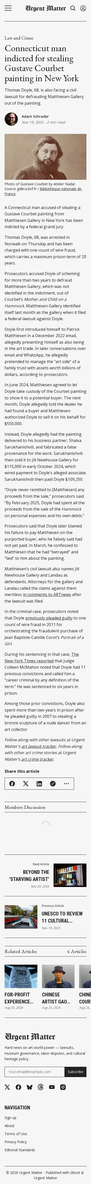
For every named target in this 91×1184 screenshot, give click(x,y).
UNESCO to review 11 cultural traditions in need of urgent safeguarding (63, 917)
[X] (7, 1087)
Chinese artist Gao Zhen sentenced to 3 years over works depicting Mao (58, 998)
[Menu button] (8, 8)
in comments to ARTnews (47, 594)
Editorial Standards (20, 1150)
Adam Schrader (35, 116)
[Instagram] (63, 1087)
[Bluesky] (29, 1087)
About (9, 1126)
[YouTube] (52, 1087)
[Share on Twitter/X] (26, 783)
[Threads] (40, 1087)
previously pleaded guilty (49, 618)
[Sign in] (83, 8)
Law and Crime (19, 38)
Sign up (10, 1117)
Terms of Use (16, 1134)
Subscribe (75, 1071)
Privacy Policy (16, 1142)
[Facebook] (18, 1087)
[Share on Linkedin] (39, 783)
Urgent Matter (30, 1172)
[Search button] (73, 8)
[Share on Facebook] (12, 783)
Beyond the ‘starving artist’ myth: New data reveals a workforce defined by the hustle (27, 876)
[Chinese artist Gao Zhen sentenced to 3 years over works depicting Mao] (58, 976)
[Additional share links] (66, 783)
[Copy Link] (53, 783)
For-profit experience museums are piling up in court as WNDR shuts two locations (20, 998)
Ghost (75, 1172)
